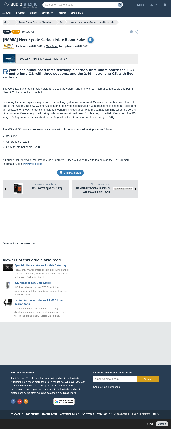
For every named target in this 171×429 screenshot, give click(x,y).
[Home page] (5, 22)
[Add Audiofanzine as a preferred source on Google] (64, 401)
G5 (61, 22)
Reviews (20, 13)
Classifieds (47, 13)
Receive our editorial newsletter (112, 372)
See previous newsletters (107, 386)
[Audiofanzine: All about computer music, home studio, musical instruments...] (20, 5)
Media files (77, 13)
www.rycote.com (32, 163)
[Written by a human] (8, 46)
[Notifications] (165, 5)
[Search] (120, 5)
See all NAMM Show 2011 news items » (43, 58)
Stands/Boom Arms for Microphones (36, 22)
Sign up (148, 379)
